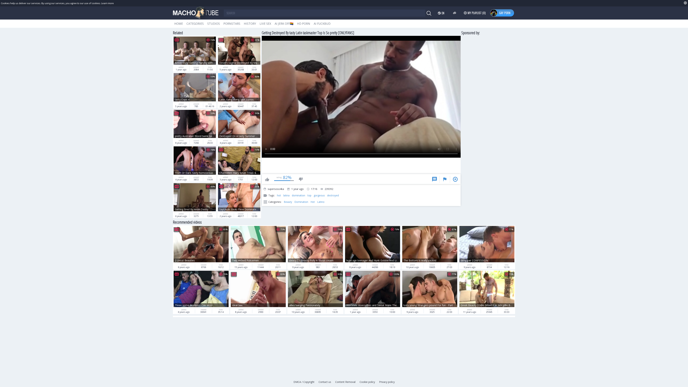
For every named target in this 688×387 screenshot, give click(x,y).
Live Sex (265, 24)
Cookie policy (367, 382)
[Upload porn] (455, 12)
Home (178, 24)
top (309, 195)
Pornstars (231, 24)
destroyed (333, 195)
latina (286, 195)
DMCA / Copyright (303, 382)
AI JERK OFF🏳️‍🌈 (284, 24)
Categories (195, 24)
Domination (301, 202)
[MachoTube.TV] (195, 13)
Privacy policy (387, 382)
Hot (312, 202)
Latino (320, 202)
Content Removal (345, 382)
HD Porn (303, 24)
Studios (213, 24)
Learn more (107, 3)
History (250, 24)
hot (279, 195)
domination (298, 195)
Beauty (288, 202)
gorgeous (319, 195)
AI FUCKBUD (322, 24)
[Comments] (434, 179)
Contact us (325, 382)
